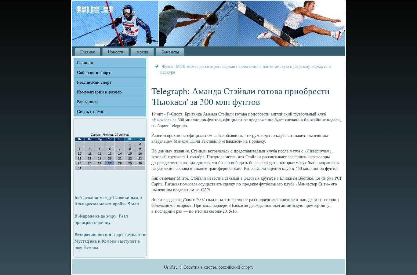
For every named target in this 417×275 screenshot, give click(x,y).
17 (80, 158)
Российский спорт (94, 82)
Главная (87, 52)
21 (120, 158)
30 (140, 163)
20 (110, 158)
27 (110, 163)
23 (140, 158)
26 (100, 163)
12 (100, 153)
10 (80, 153)
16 (140, 153)
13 (110, 153)
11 (90, 153)
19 (100, 158)
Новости (115, 52)
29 (130, 163)
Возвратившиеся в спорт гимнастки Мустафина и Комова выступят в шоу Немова (109, 241)
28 (120, 163)
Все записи (87, 101)
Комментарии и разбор (99, 92)
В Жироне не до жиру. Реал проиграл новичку (101, 219)
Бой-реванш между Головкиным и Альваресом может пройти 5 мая (108, 200)
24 (80, 163)
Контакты (170, 52)
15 (130, 153)
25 (90, 163)
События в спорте (94, 72)
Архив (142, 52)
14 (120, 153)
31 (80, 168)
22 (130, 158)
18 (90, 158)
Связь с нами (90, 111)
